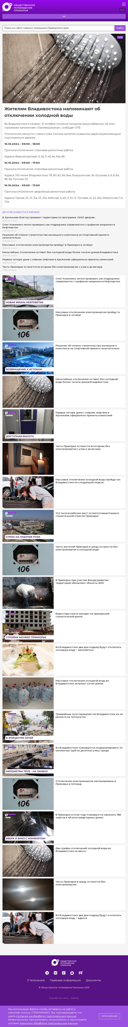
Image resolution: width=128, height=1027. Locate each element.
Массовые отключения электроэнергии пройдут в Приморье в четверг (47, 244)
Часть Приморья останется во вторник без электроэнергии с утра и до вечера (52, 266)
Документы (93, 980)
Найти (120, 28)
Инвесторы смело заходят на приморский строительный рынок (82, 615)
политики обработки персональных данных (49, 1023)
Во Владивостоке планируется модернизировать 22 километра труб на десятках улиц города (89, 749)
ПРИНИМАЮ (109, 1016)
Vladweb (74, 998)
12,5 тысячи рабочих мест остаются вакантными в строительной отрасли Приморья (87, 514)
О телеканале (36, 980)
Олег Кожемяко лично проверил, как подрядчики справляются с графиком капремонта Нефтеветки (58, 226)
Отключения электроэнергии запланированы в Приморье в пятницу (86, 782)
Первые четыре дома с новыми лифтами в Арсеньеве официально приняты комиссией (57, 259)
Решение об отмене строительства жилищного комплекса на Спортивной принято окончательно (55, 236)
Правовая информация (65, 980)
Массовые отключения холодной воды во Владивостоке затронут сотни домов (82, 682)
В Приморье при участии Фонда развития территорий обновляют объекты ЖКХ (82, 581)
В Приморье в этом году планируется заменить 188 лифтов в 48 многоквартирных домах (88, 816)
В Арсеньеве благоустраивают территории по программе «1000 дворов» (48, 217)
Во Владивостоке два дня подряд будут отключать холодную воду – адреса (88, 917)
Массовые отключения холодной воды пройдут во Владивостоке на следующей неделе (88, 481)
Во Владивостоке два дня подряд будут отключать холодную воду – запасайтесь (88, 648)
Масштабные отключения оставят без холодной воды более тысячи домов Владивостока (60, 252)
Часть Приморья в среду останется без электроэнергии (81, 883)
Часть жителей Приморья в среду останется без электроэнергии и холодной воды (87, 548)
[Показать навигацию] (124, 4)
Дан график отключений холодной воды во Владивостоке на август (83, 850)
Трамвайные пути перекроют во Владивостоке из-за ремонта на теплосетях (89, 715)
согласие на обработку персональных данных (46, 1016)
